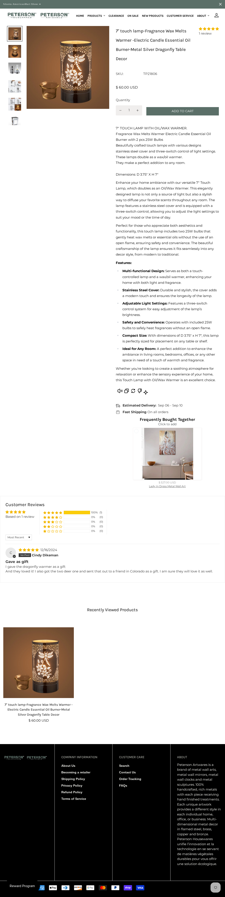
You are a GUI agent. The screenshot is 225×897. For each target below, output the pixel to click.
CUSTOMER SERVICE (180, 15)
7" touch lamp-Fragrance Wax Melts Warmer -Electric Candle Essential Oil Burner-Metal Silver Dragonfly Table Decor (39, 710)
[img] (29, 550)
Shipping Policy (73, 779)
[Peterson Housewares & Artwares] (38, 15)
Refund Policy (71, 792)
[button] (209, 29)
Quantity (123, 100)
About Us (68, 765)
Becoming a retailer (75, 772)
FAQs (123, 785)
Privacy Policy (71, 785)
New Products (152, 15)
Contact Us (127, 772)
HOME (80, 15)
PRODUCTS (94, 15)
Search (124, 765)
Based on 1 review (19, 516)
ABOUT (201, 15)
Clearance (116, 15)
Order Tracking (130, 779)
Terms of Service (73, 798)
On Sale (133, 15)
